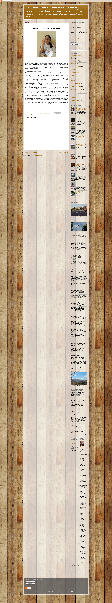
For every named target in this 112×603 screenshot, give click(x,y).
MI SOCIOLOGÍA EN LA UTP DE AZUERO (81, 127)
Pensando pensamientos (76, 83)
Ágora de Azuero (74, 57)
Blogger (74, 591)
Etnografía (73, 69)
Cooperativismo (74, 63)
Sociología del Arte (74, 97)
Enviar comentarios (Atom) (36, 155)
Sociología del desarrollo (76, 100)
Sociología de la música (75, 94)
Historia (72, 75)
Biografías (30, 114)
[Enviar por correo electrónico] (55, 113)
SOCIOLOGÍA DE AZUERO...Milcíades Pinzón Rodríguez (51, 7)
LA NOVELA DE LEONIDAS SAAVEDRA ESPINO (80, 164)
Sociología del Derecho (75, 98)
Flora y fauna (73, 74)
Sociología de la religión (75, 95)
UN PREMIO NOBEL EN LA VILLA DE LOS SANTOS (81, 145)
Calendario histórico (75, 61)
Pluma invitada (74, 84)
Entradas (29, 581)
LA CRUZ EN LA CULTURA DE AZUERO (81, 136)
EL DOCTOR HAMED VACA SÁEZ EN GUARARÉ (80, 192)
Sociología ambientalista (76, 86)
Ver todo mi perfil (83, 562)
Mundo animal (73, 81)
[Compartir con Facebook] (58, 113)
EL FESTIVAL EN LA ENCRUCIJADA (80, 155)
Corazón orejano (74, 64)
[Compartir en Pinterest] (60, 113)
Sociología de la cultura (75, 88)
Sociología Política (74, 101)
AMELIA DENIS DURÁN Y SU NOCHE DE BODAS (81, 183)
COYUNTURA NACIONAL (76, 66)
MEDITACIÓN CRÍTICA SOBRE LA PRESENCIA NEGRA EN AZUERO (81, 174)
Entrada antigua (63, 152)
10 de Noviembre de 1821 (76, 55)
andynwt (61, 591)
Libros (72, 78)
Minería (72, 80)
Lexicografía (73, 77)
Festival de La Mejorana (76, 72)
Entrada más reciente (31, 152)
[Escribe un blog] (56, 113)
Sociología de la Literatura (76, 91)
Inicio (48, 152)
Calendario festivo (74, 60)
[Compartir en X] (57, 113)
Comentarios (29, 583)
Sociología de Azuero (83, 447)
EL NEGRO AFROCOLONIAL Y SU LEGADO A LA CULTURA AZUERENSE (81, 109)
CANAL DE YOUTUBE (73, 443)
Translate (80, 46)
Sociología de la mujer (75, 92)
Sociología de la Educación (76, 89)
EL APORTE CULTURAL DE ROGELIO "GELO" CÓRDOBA (81, 119)
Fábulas (72, 70)
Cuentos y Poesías (74, 67)
